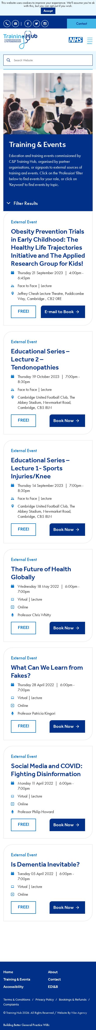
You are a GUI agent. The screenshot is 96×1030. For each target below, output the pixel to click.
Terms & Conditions (17, 999)
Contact (81, 23)
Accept (48, 11)
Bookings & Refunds (73, 999)
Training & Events (16, 979)
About (53, 972)
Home (8, 972)
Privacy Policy (44, 999)
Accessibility (13, 986)
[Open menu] (90, 39)
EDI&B (53, 986)
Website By (72, 1013)
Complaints (11, 1004)
